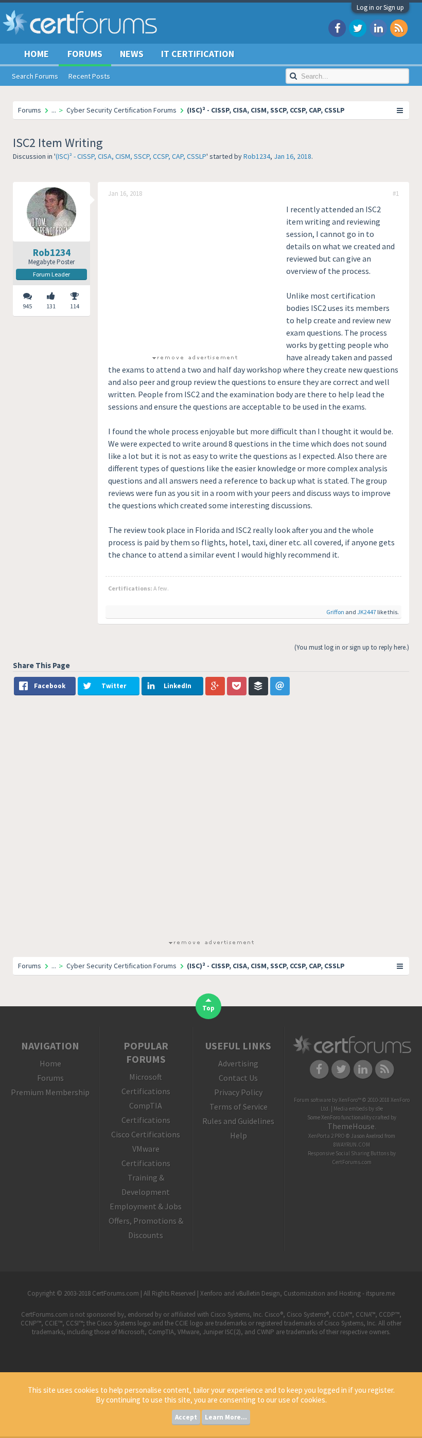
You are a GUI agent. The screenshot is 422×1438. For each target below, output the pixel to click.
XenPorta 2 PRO (326, 1135)
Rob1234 (256, 156)
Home (36, 54)
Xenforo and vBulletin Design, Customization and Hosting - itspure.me (297, 1293)
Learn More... (226, 1417)
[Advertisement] (194, 275)
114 (74, 306)
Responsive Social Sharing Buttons (348, 1153)
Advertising (238, 1063)
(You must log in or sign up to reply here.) (351, 647)
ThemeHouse (351, 1126)
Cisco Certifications (145, 1134)
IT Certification (197, 54)
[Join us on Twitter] (357, 27)
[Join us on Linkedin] (378, 27)
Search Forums (35, 76)
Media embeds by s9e (358, 1108)
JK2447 (366, 612)
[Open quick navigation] (400, 110)
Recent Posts (89, 76)
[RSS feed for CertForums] (399, 27)
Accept (186, 1417)
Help (238, 1135)
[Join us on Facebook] (337, 27)
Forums (84, 54)
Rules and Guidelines (238, 1121)
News (132, 54)
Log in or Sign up (380, 7)
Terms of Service (238, 1106)
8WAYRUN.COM (351, 1144)
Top (208, 1008)
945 (27, 306)
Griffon (335, 612)
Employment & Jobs (146, 1206)
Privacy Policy (238, 1092)
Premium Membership (50, 1092)
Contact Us (238, 1078)
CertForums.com (352, 1162)
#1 (396, 194)
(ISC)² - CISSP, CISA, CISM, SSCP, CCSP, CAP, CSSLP (131, 156)
